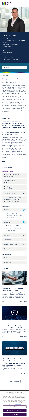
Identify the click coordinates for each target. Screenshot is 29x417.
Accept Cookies (14, 414)
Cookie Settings (14, 406)
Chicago (5, 51)
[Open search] (26, 3)
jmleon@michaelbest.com (10, 57)
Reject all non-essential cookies (14, 410)
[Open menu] (22, 3)
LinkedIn (9, 59)
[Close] (26, 392)
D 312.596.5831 (7, 52)
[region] (14, 403)
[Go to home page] (6, 3)
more (3, 161)
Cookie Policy (18, 404)
